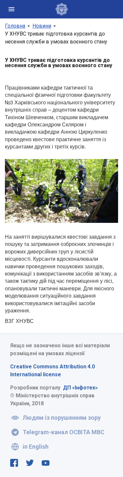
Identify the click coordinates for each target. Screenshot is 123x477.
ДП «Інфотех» (80, 387)
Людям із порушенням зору (62, 417)
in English (36, 446)
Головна (15, 26)
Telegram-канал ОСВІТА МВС (63, 432)
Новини (41, 26)
